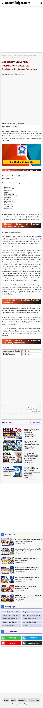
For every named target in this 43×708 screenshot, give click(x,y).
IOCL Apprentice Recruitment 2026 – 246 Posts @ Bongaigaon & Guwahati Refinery (31, 456)
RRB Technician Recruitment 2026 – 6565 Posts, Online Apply (28, 597)
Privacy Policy (34, 700)
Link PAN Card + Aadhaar (10, 615)
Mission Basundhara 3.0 (10, 622)
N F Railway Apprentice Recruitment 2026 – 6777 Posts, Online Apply (28, 540)
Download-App (33, 643)
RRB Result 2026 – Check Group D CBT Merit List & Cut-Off (27, 587)
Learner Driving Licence (10, 619)
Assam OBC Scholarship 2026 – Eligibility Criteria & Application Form (28, 550)
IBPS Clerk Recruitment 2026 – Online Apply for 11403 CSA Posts (27, 578)
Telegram (33, 638)
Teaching (10, 56)
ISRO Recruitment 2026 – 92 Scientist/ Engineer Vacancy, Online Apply (27, 569)
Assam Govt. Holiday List (10, 612)
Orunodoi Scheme (8, 625)
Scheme (25, 625)
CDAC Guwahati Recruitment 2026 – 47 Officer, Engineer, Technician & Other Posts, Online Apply (32, 470)
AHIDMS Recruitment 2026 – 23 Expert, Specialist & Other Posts (31, 443)
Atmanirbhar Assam (29, 619)
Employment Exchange (30, 612)
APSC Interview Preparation (31, 615)
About (13, 700)
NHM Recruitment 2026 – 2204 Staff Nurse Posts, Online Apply (32, 431)
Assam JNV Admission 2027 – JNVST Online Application (26, 559)
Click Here (26, 351)
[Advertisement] (21, 29)
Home (4, 56)
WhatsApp (12, 638)
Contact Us (22, 700)
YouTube (12, 643)
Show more (36, 422)
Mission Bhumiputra (29, 622)
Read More (30, 437)
